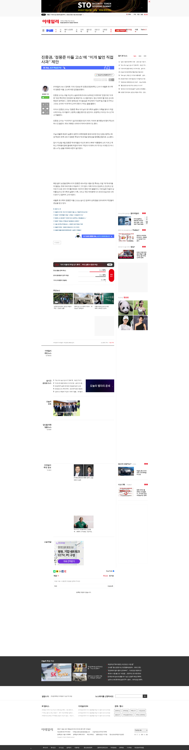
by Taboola (48, 355)
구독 (134, 14)
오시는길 (61, 747)
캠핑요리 (117, 715)
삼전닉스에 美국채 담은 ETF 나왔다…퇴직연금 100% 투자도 (126, 679)
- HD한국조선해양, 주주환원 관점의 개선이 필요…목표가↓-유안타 (58, 715)
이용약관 (76, 747)
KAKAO (43, 113)
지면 (138, 14)
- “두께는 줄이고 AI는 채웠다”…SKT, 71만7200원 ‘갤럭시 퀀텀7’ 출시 (58, 713)
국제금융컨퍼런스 (128, 715)
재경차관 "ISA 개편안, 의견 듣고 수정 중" (120, 664)
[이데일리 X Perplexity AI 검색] (77, 67)
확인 (145, 696)
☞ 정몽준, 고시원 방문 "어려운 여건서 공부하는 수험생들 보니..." (69, 218)
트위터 (47, 105)
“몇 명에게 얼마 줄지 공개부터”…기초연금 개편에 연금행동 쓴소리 (128, 670)
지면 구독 (111, 342)
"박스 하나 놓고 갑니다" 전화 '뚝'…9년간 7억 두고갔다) (69, 380)
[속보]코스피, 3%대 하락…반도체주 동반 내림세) (67, 389)
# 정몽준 (57, 242)
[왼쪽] (77, 401)
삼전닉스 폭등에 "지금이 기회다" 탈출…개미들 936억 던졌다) (71, 391)
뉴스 (135, 56)
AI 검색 (49, 30)
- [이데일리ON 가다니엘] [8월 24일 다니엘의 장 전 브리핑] (94, 713)
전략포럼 (125, 710)
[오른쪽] (79, 401)
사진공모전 (142, 710)
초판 (142, 14)
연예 (145, 56)
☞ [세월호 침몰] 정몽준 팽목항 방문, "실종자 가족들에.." (67, 230)
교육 (76, 30)
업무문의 (69, 747)
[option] (94, 8)
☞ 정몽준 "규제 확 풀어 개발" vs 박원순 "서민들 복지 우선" (68, 215)
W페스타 (133, 710)
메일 (43, 109)
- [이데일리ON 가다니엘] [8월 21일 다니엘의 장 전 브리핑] (94, 715)
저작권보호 (113, 747)
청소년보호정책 (88, 747)
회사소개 (45, 747)
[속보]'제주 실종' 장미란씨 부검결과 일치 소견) (67, 386)
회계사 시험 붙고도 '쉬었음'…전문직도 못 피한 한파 (123, 673)
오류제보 (121, 747)
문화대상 (117, 710)
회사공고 (53, 747)
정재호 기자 (45, 94)
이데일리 (60, 22)
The (144, 29)
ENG (129, 14)
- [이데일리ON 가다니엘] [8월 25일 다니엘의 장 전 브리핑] (94, 710)
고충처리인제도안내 (102, 747)
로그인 (146, 14)
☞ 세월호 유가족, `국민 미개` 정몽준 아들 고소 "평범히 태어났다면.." (70, 212)
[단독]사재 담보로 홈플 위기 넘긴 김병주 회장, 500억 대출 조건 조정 (128, 676)
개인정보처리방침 (139, 747)
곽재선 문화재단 (140, 715)
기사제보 (129, 747)
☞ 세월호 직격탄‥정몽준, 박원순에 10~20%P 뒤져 (66, 227)
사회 (60, 30)
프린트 (47, 109)
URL (47, 113)
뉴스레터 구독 (104, 342)
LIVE (43, 14)
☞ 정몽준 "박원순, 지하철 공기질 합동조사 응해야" (66, 221)
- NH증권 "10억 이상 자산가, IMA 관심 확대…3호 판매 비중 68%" (58, 710)
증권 (140, 56)
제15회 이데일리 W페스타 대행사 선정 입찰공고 (64, 696)
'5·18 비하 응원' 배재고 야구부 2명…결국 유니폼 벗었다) (70, 383)
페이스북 (43, 105)
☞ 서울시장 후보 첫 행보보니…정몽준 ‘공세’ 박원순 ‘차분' (68, 224)
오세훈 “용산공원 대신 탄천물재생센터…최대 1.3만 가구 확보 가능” (128, 667)
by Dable (49, 429)
